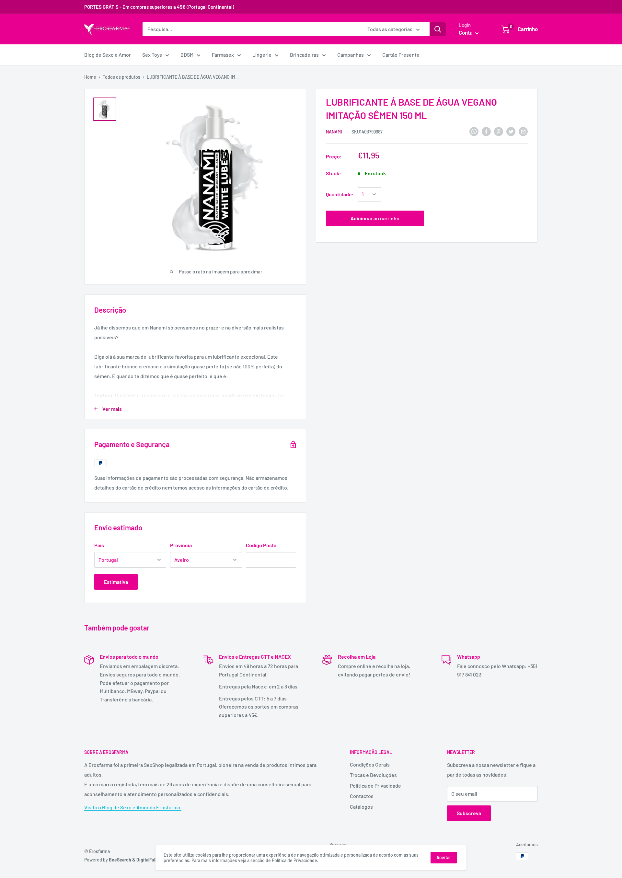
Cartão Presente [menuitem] (401, 55)
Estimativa (116, 582)
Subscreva (469, 813)
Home (90, 77)
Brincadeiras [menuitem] (304, 55)
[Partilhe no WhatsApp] (473, 131)
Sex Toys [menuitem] (152, 55)
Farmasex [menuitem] (223, 55)
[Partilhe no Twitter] (510, 131)
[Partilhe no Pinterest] (498, 131)
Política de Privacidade (375, 785)
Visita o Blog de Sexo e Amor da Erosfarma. (132, 807)
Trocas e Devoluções (373, 775)
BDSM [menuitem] (186, 55)
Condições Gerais (370, 764)
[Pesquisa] (438, 29)
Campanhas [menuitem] (350, 55)
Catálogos (361, 806)
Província (181, 545)
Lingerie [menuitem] (261, 55)
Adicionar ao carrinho (375, 218)
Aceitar (443, 857)
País (99, 545)
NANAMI (334, 131)
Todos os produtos (121, 77)
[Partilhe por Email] (523, 131)
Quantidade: (340, 194)
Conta (466, 32)
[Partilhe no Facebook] (486, 131)
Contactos (362, 796)
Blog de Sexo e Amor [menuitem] (107, 55)
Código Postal (262, 545)
